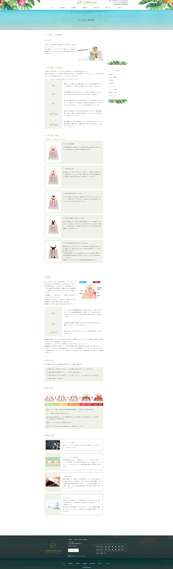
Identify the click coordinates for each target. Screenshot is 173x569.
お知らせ (119, 8)
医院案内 (73, 8)
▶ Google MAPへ (73, 550)
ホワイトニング (112, 95)
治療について (112, 74)
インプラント (112, 86)
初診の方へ (108, 8)
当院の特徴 (96, 8)
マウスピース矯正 (113, 89)
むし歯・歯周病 (112, 77)
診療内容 (84, 8)
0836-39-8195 (79, 556)
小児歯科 (111, 80)
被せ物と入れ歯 (112, 92)
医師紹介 (63, 8)
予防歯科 (111, 83)
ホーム (53, 8)
